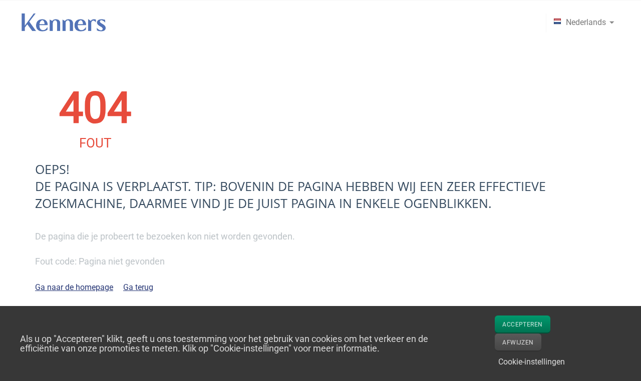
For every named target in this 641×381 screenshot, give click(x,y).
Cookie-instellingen (531, 361)
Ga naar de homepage (74, 287)
